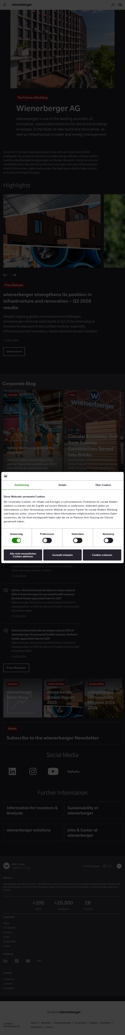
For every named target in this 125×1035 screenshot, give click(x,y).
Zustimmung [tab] (21, 485)
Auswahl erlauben (62, 555)
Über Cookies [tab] (103, 485)
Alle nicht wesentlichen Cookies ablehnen (23, 555)
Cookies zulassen (102, 555)
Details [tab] (63, 485)
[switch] (47, 540)
